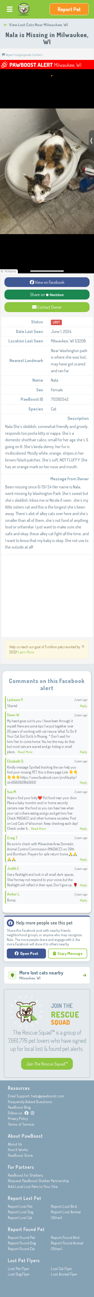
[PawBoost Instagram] (32, 1112)
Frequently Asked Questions (30, 1101)
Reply (83, 706)
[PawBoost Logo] (23, 9)
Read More (25, 752)
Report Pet (69, 9)
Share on (38, 294)
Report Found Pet (21, 1237)
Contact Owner (49, 307)
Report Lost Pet (20, 1206)
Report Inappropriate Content (23, 55)
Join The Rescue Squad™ (47, 1064)
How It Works (18, 1149)
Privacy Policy (18, 1118)
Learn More (26, 652)
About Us (15, 1144)
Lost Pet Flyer (18, 1268)
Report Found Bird (65, 1237)
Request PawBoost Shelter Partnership (38, 1180)
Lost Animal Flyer (64, 1274)
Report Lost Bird (64, 1206)
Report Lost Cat (20, 1217)
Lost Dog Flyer (19, 1274)
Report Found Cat (21, 1248)
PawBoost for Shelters (25, 1175)
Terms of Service (21, 1124)
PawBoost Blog (19, 1107)
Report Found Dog (22, 1242)
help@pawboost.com (47, 1095)
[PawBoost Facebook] (26, 1112)
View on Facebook (49, 282)
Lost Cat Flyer (61, 1268)
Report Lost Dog (20, 1211)
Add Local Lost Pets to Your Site (33, 1186)
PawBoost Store (20, 1155)
